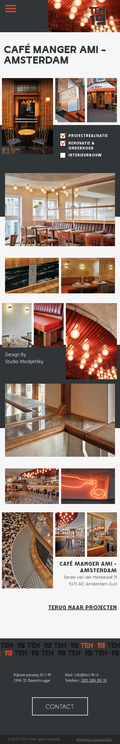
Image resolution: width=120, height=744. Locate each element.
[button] (10, 16)
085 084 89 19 (94, 680)
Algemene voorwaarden (94, 739)
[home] (96, 16)
